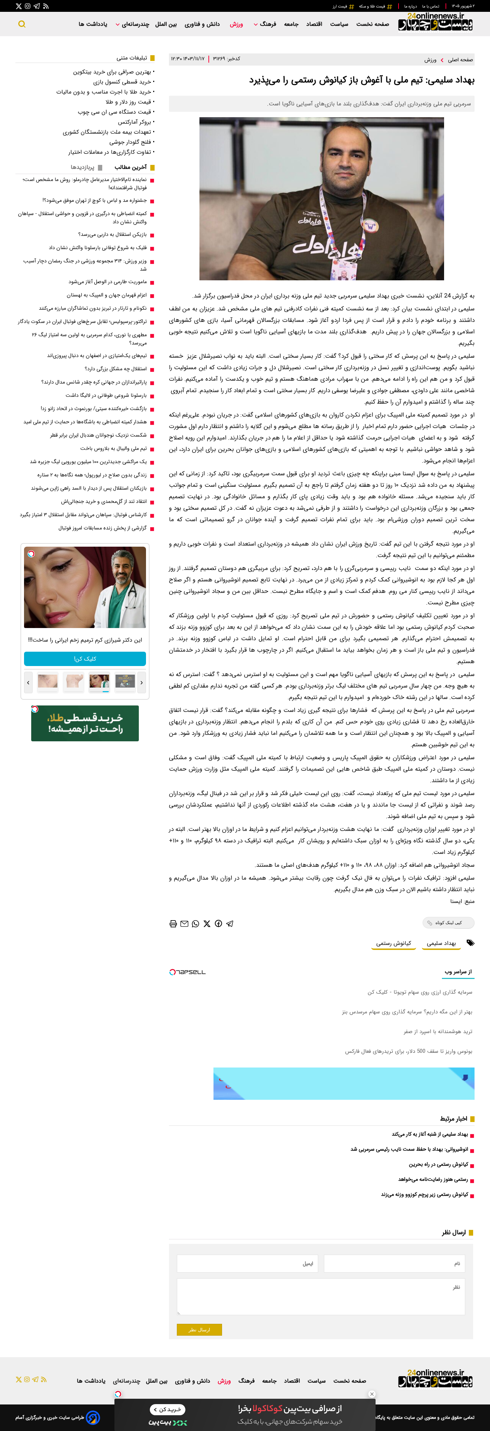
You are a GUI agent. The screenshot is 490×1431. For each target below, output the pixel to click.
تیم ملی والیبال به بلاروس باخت (113, 448)
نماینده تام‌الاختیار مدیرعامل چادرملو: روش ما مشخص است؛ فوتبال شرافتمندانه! (85, 184)
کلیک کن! (85, 659)
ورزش (237, 24)
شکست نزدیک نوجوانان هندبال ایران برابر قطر (98, 435)
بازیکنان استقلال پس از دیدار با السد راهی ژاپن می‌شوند (89, 488)
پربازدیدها (82, 167)
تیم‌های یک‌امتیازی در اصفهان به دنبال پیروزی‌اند (97, 356)
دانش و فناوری (203, 24)
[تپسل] (118, 1394)
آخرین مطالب (130, 167)
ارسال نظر (199, 1329)
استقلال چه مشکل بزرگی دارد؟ (116, 369)
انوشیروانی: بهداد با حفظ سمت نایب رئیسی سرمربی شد (409, 1149)
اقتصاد (315, 24)
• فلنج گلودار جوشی (132, 142)
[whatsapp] (195, 923)
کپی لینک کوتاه (448, 922)
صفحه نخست (372, 24)
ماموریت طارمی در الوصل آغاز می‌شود (108, 282)
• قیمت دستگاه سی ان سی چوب (116, 112)
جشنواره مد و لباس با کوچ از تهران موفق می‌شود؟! (95, 200)
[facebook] (218, 923)
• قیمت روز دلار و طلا (130, 102)
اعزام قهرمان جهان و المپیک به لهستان (107, 295)
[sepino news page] (344, 1098)
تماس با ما (431, 6)
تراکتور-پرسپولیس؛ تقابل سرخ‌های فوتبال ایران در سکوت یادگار (82, 322)
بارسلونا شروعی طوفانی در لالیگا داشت (106, 395)
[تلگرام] (37, 5)
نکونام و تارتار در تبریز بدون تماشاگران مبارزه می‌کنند (93, 308)
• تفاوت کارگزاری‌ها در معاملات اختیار (112, 152)
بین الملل (167, 24)
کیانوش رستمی (393, 943)
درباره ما (411, 6)
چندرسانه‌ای (134, 24)
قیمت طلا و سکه (372, 6)
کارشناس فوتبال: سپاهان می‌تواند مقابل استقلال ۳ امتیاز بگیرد (83, 515)
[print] (173, 924)
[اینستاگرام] (28, 5)
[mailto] (184, 923)
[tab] (133, 167)
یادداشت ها (94, 24)
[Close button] (372, 1394)
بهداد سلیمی (441, 943)
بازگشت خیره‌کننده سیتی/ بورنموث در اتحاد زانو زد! (94, 409)
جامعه (292, 24)
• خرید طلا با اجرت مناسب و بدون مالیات (105, 91)
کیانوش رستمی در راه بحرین (438, 1164)
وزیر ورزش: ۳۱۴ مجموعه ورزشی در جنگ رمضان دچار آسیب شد (85, 265)
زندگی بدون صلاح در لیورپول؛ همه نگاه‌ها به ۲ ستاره (92, 475)
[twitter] (207, 923)
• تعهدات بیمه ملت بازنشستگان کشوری (109, 132)
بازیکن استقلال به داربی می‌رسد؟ (112, 234)
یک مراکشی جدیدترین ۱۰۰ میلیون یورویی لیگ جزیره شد (88, 462)
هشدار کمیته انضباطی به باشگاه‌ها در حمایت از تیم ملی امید (85, 422)
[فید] (46, 5)
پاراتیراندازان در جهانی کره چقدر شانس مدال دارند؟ (94, 382)
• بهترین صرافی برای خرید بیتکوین (114, 71)
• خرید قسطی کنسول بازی (124, 81)
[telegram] (230, 923)
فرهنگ (268, 24)
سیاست (340, 24)
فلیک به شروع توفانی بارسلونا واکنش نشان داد (98, 248)
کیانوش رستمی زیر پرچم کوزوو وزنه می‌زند (424, 1194)
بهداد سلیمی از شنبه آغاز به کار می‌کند (430, 1134)
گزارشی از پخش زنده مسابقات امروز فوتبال (102, 528)
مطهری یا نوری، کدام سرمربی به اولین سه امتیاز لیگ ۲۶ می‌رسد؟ (89, 339)
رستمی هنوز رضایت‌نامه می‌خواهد (433, 1179)
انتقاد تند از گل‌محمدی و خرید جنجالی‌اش (104, 502)
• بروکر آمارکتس (136, 122)
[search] (21, 24)
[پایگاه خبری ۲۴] (435, 31)
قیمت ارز (340, 6)
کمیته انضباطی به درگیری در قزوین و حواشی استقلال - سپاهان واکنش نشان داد (82, 218)
